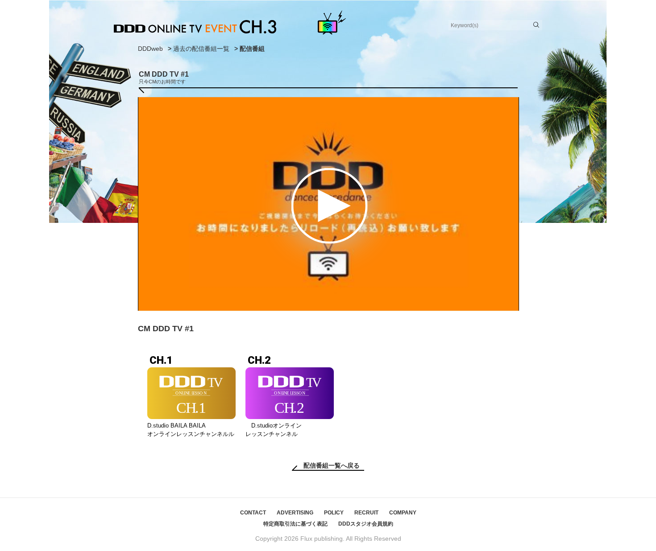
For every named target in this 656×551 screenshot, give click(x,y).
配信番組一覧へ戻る (331, 465)
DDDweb (150, 48)
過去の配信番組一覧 (201, 48)
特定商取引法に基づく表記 (295, 524)
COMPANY (402, 513)
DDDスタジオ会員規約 (365, 524)
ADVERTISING (295, 513)
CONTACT (253, 513)
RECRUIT (366, 513)
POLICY (334, 513)
